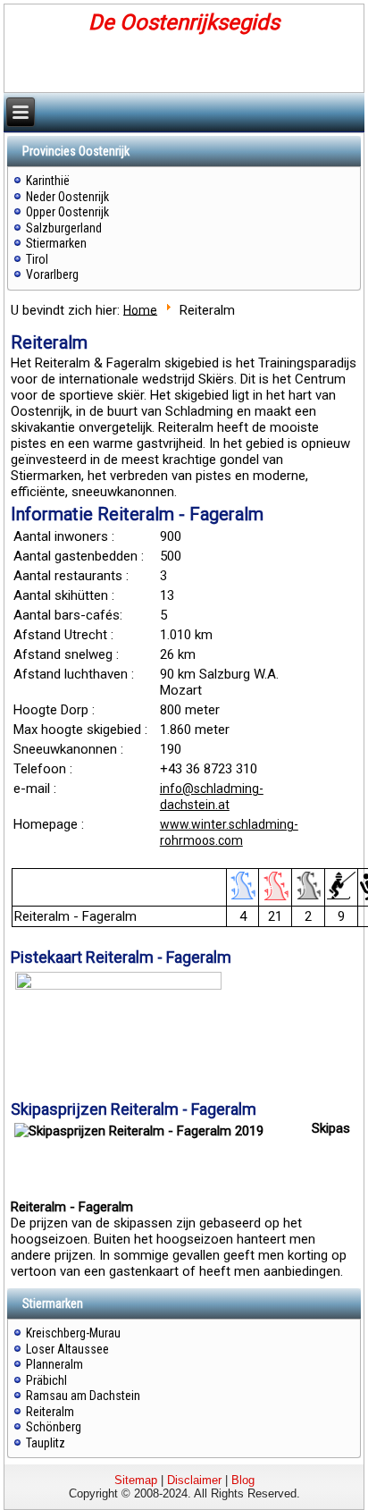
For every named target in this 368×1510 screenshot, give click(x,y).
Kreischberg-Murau (73, 1333)
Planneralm (54, 1364)
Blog (243, 1480)
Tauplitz (45, 1443)
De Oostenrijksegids (184, 22)
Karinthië (48, 180)
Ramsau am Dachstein (83, 1395)
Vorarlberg (52, 274)
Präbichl (46, 1380)
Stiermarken (56, 243)
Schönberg (53, 1427)
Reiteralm (50, 1412)
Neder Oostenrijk (67, 197)
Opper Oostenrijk (67, 212)
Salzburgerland (64, 228)
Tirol (37, 259)
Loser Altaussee (67, 1349)
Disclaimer (194, 1480)
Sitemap (135, 1480)
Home (140, 309)
